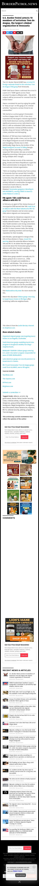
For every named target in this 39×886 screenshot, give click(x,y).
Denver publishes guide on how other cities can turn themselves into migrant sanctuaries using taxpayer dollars (22, 708)
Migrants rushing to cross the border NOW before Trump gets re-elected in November (22, 730)
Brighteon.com (8, 386)
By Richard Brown (20, 711)
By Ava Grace (19, 688)
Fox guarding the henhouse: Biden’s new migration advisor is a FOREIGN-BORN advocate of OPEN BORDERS (21, 831)
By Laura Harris (19, 679)
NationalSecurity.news (13, 291)
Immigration (30, 405)
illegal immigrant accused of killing (15, 147)
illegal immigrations (18, 405)
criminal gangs (24, 401)
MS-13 (5, 410)
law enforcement (8, 407)
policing (22, 410)
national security (13, 410)
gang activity (15, 403)
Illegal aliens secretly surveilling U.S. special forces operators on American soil (22, 756)
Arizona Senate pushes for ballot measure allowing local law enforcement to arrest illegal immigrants (22, 738)
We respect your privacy (25, 858)
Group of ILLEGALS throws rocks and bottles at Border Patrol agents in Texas (22, 700)
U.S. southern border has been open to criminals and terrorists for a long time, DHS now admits (22, 771)
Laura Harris (15, 29)
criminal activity (12, 401)
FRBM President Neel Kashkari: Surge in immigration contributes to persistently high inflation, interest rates (22, 684)
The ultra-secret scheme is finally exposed (22, 779)
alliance (16, 396)
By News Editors (20, 780)
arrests (22, 396)
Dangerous (6, 403)
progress (29, 410)
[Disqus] (19, 544)
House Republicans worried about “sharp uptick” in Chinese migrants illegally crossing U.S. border (21, 822)
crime (5, 401)
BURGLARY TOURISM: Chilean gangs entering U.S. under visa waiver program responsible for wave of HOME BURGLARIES (19, 353)
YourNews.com (8, 375)
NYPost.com (7, 382)
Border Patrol (16, 398)
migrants (31, 407)
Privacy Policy (17, 871)
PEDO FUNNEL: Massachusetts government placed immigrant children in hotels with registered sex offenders (22, 813)
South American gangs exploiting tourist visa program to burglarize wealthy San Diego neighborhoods (18, 344)
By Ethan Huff (19, 726)
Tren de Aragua (8, 412)
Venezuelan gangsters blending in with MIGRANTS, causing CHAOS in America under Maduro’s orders (18, 191)
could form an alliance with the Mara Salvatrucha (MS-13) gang (19, 209)
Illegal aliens (25, 403)
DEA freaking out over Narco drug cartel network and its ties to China (21, 763)
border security (27, 398)
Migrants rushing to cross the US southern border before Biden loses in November (22, 785)
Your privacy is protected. (10, 442)
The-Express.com (9, 379)
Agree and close (20, 875)
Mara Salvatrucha (21, 407)
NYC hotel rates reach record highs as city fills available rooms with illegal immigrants (22, 692)
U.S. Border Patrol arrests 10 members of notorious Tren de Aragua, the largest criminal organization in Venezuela (22, 675)
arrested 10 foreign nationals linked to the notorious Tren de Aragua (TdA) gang (19, 84)
